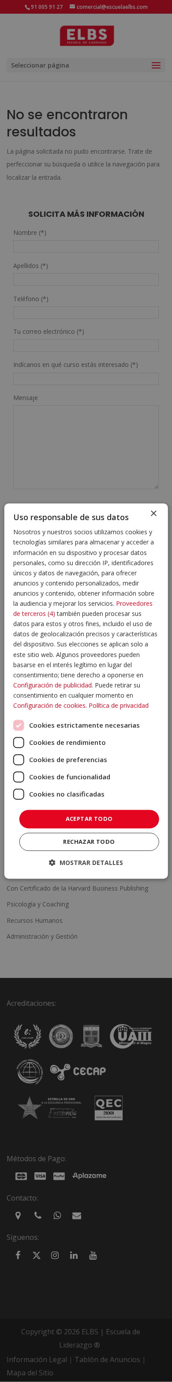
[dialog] (86, 691)
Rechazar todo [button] (89, 842)
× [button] (153, 513)
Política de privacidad (119, 705)
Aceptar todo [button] (89, 819)
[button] (86, 862)
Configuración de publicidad (52, 685)
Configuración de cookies (49, 705)
